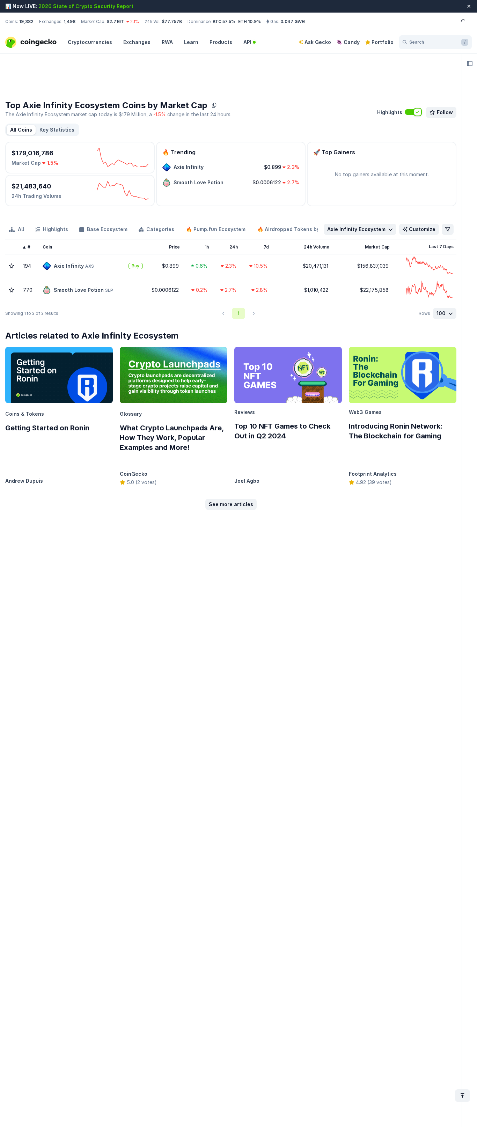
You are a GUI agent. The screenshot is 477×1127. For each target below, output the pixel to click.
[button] (57, 130)
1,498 (69, 21)
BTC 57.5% (224, 21)
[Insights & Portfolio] (469, 63)
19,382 (26, 21)
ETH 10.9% (249, 21)
